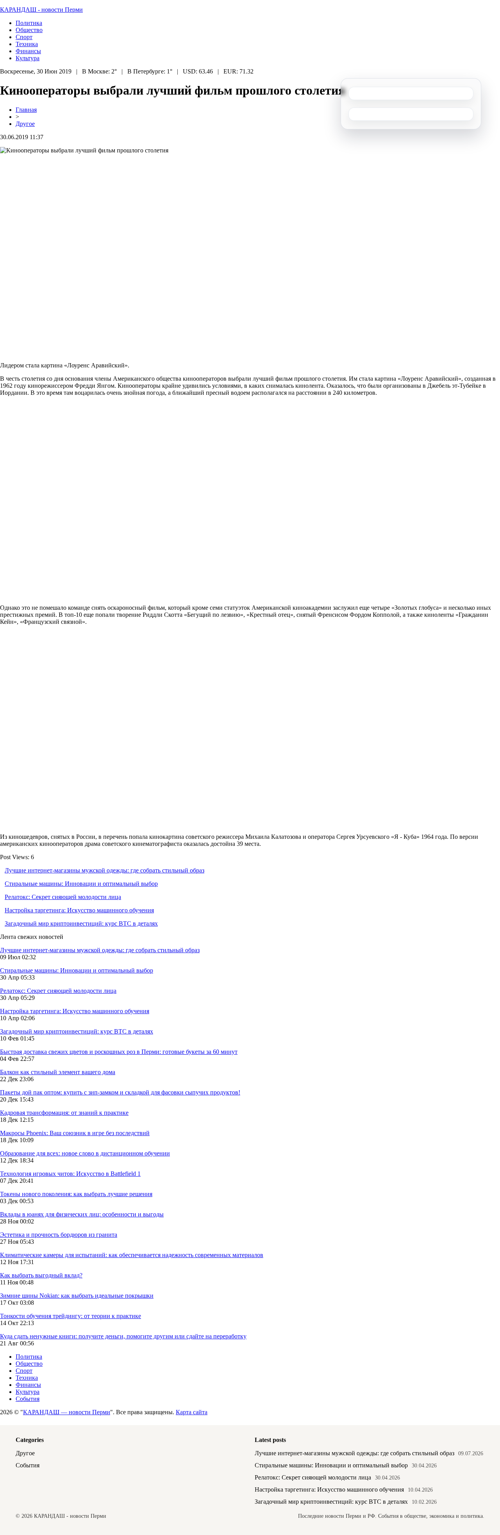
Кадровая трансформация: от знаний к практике (64, 1112)
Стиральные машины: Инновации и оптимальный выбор (81, 883)
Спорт (24, 37)
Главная (26, 109)
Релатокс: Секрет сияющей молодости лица (63, 897)
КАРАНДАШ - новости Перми (41, 9)
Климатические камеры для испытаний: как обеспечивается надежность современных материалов (131, 1255)
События (27, 1398)
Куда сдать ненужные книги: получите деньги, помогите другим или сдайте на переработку (123, 1336)
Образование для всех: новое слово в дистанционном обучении (85, 1153)
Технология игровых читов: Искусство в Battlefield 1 (70, 1173)
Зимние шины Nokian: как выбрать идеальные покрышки (77, 1295)
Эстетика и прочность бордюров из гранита (58, 1234)
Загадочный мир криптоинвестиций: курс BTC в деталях (81, 923)
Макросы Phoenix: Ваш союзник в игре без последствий (75, 1133)
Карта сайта (191, 1412)
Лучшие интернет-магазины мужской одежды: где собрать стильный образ (104, 870)
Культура (27, 58)
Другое (25, 123)
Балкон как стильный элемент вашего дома (57, 1072)
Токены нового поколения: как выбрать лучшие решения (76, 1194)
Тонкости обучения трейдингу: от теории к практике (70, 1316)
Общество (29, 30)
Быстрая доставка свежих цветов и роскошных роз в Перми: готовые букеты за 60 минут (119, 1051)
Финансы (28, 51)
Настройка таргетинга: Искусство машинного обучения (79, 910)
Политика (29, 23)
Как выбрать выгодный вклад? (41, 1275)
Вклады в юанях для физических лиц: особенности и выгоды (82, 1214)
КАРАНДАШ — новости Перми (66, 1412)
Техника (27, 44)
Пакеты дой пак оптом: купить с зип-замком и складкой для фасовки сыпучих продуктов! (120, 1092)
